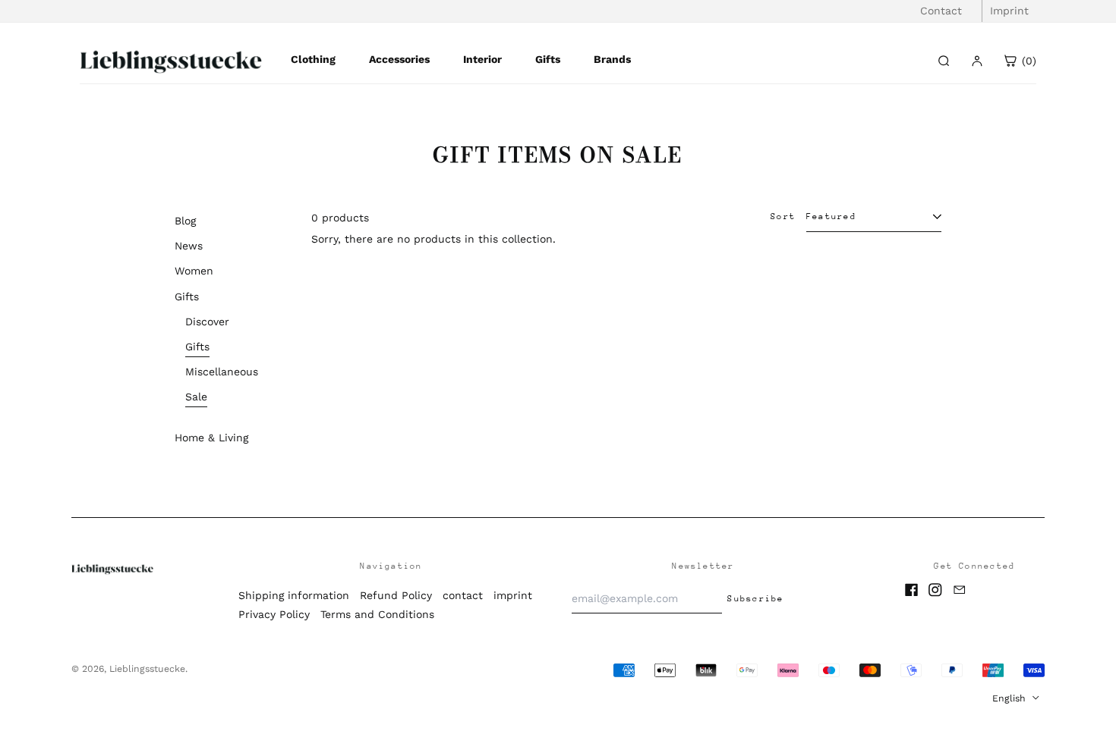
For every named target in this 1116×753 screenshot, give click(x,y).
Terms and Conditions (377, 614)
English (1010, 698)
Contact (941, 11)
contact (463, 595)
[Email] (959, 590)
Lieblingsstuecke (147, 669)
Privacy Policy (274, 614)
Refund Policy (396, 595)
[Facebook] (912, 590)
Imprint (1009, 11)
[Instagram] (935, 590)
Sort (783, 216)
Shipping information (293, 595)
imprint (512, 595)
